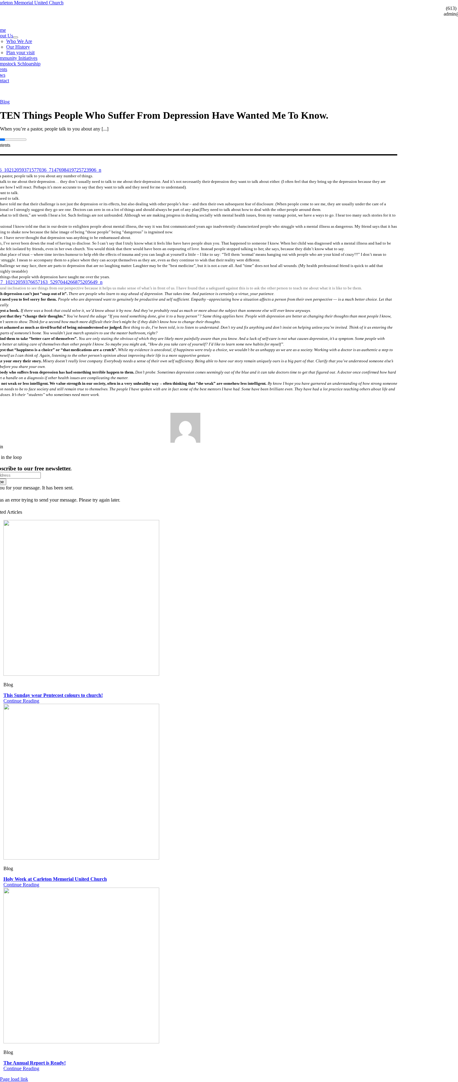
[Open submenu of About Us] (15, 37)
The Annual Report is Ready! (34, 1062)
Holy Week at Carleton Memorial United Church (55, 879)
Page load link (14, 1079)
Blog (5, 101)
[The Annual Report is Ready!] (81, 1041)
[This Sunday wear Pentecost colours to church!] (81, 674)
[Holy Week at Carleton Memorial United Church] (81, 857)
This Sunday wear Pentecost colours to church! (53, 695)
